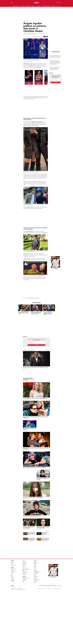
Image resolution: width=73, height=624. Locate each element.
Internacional (25, 579)
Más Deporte (24, 573)
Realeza (23, 6)
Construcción (36, 570)
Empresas (24, 577)
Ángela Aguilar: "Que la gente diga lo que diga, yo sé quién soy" (24, 313)
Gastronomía (13, 568)
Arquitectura (36, 573)
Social (35, 577)
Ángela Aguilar (26, 63)
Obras (23, 581)
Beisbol (24, 570)
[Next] (55, 308)
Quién (12, 560)
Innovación (35, 580)
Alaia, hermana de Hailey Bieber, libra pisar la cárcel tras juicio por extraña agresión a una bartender (55, 56)
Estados (35, 566)
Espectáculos (16, 6)
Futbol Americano (25, 571)
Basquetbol (24, 572)
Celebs (12, 577)
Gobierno (35, 563)
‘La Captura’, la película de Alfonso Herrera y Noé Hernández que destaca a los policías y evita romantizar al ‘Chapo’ (55, 62)
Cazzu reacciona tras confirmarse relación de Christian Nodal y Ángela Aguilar (48, 313)
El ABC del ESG (36, 581)
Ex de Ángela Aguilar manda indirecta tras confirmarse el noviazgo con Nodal (36, 313)
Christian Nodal (30, 231)
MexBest (12, 567)
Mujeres (12, 579)
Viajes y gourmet (45, 6)
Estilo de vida (13, 578)
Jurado (12, 573)
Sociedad (35, 568)
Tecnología (24, 580)
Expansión (24, 576)
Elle (11, 574)
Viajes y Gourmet (25, 567)
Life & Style (24, 562)
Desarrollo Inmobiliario (37, 571)
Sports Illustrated (25, 569)
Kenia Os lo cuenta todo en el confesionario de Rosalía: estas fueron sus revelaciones (54, 68)
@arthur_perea (30, 61)
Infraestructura (36, 572)
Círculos (28, 6)
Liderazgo (12, 581)
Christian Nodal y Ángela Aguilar (37, 121)
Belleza (38, 6)
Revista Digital (58, 2)
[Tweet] (44, 36)
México (35, 564)
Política (35, 562)
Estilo (23, 563)
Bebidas (12, 569)
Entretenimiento (25, 564)
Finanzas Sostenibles (37, 579)
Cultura (53, 6)
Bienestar (12, 571)
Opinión (35, 567)
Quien (58, 585)
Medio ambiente (36, 576)
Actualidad (12, 580)
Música (24, 566)
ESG (23, 582)
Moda (33, 6)
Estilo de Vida (13, 572)
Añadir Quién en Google (37, 36)
